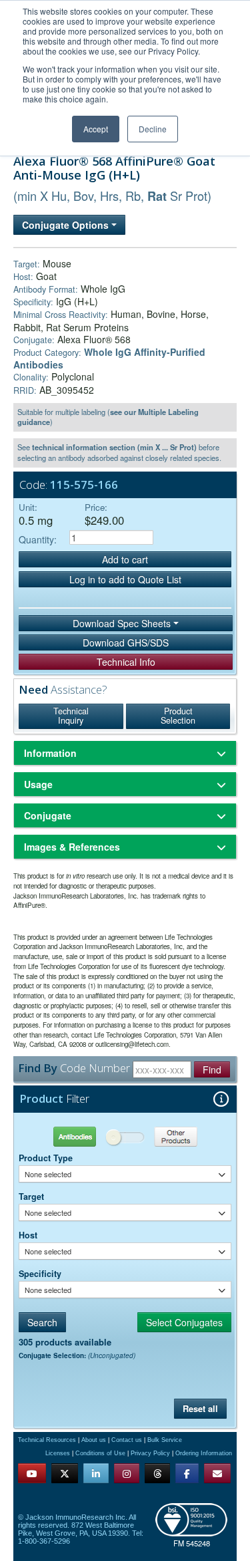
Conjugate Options (66, 224)
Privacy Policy (150, 1453)
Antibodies (72, 1136)
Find (212, 1069)
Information (50, 753)
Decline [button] (153, 128)
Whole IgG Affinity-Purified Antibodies (109, 358)
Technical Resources (47, 1440)
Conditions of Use (100, 1453)
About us (93, 1440)
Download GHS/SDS (126, 642)
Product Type (46, 1158)
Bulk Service (164, 1440)
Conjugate (47, 815)
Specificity (40, 1273)
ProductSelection (178, 715)
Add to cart (125, 559)
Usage (38, 784)
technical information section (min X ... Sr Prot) (114, 447)
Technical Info (126, 661)
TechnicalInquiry (71, 715)
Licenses (57, 1453)
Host (28, 1235)
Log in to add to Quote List (125, 579)
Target (31, 1196)
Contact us (126, 1440)
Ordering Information (203, 1453)
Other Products (178, 1136)
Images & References (72, 846)
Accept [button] (95, 128)
